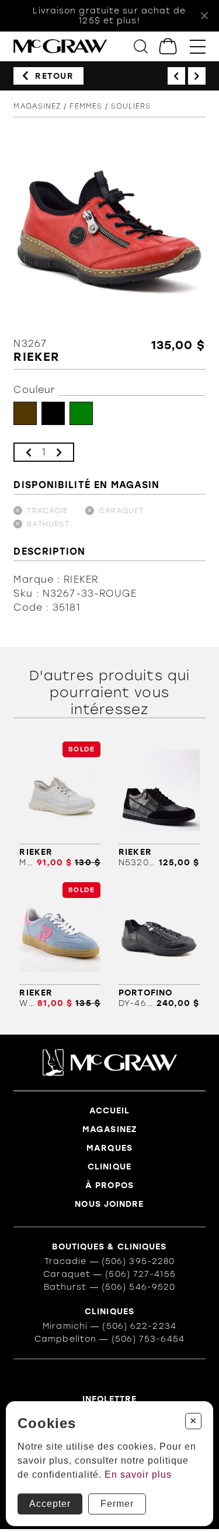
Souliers (131, 106)
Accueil (109, 1111)
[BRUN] (25, 413)
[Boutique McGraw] (60, 46)
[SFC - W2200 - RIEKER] (59, 945)
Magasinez (37, 106)
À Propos (109, 1185)
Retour (54, 76)
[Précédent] (176, 76)
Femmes (85, 106)
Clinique (109, 1167)
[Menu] (198, 46)
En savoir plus (138, 1474)
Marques (109, 1148)
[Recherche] (141, 46)
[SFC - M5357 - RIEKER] (59, 804)
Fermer (117, 1504)
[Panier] (168, 46)
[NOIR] (53, 413)
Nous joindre (109, 1204)
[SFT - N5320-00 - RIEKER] (159, 804)
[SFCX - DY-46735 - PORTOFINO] (159, 945)
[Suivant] (197, 76)
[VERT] (81, 413)
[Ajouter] (59, 452)
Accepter (50, 1504)
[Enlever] (28, 452)
